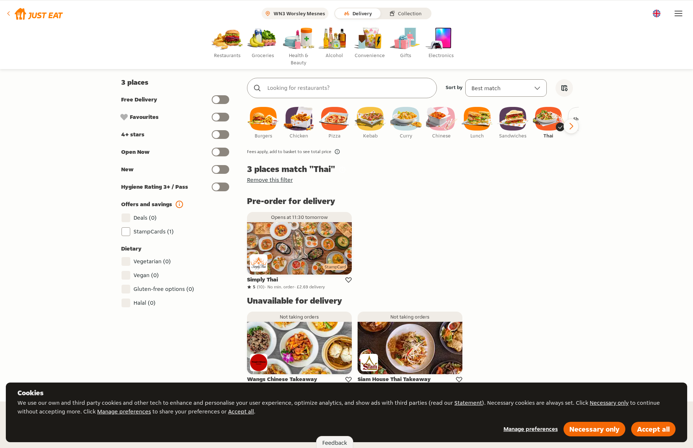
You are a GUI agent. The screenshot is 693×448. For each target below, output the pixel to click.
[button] (34, 13)
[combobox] (349, 88)
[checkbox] (263, 123)
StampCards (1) (154, 231)
